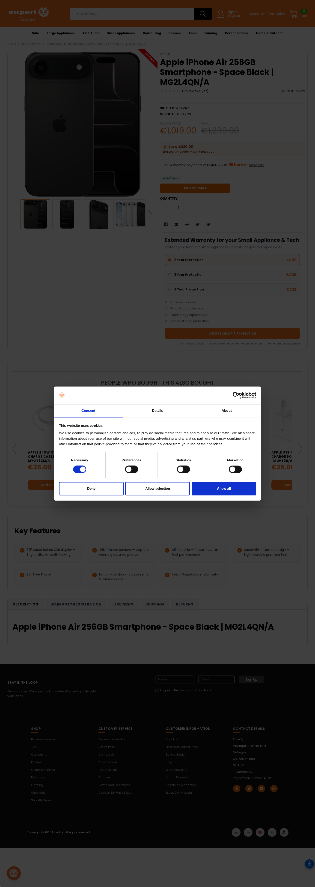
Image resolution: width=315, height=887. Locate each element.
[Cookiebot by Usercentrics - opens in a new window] (236, 395)
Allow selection (157, 488)
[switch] (131, 469)
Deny (91, 488)
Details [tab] (157, 410)
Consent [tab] (88, 410)
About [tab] (227, 410)
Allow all (224, 488)
